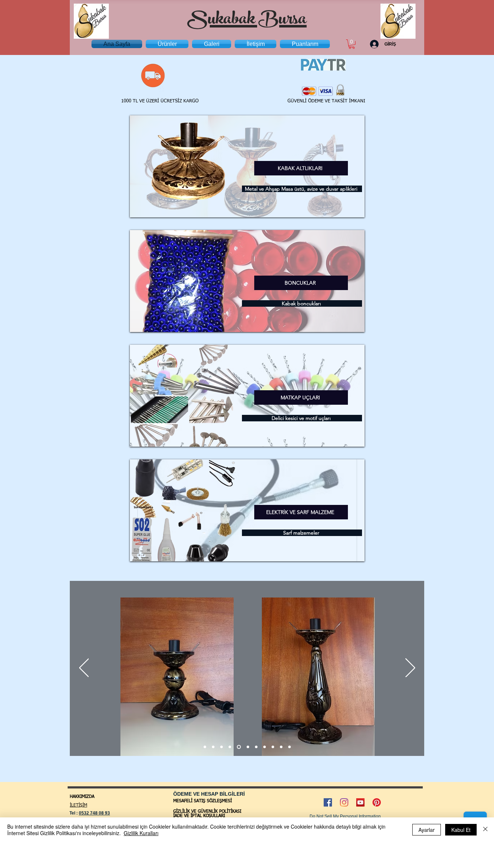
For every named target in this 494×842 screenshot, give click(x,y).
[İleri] (410, 668)
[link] (351, 44)
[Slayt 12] (289, 746)
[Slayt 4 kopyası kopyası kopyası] (264, 746)
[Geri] (84, 668)
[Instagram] (344, 802)
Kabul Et (460, 829)
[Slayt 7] (221, 746)
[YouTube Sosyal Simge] (360, 802)
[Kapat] (485, 829)
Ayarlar (426, 829)
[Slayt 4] (230, 746)
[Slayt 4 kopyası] (238, 746)
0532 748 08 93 (94, 813)
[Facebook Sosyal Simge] (328, 802)
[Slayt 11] (281, 746)
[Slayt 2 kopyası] (247, 747)
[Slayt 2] (205, 746)
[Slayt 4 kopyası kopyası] (213, 746)
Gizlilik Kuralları (141, 833)
